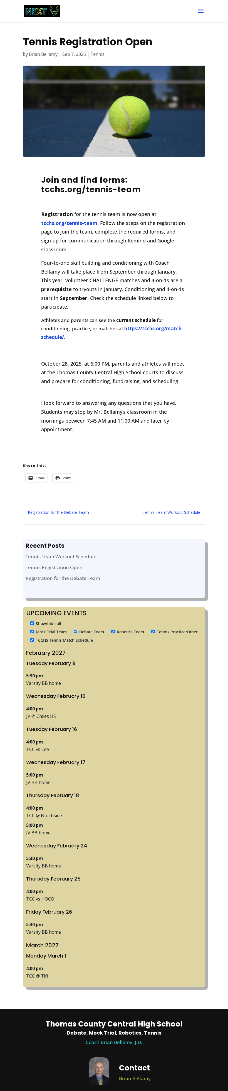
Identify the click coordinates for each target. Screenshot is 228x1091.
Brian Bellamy (43, 54)
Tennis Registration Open (54, 567)
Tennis (98, 54)
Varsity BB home (43, 683)
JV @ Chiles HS (41, 716)
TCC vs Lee (37, 749)
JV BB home (38, 782)
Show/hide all (48, 623)
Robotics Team (130, 631)
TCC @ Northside (44, 815)
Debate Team (91, 631)
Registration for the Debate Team (63, 578)
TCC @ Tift (37, 976)
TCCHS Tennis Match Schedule (64, 640)
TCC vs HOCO (40, 899)
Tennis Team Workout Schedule (61, 556)
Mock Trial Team (51, 631)
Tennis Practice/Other (177, 631)
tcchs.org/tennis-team (69, 223)
